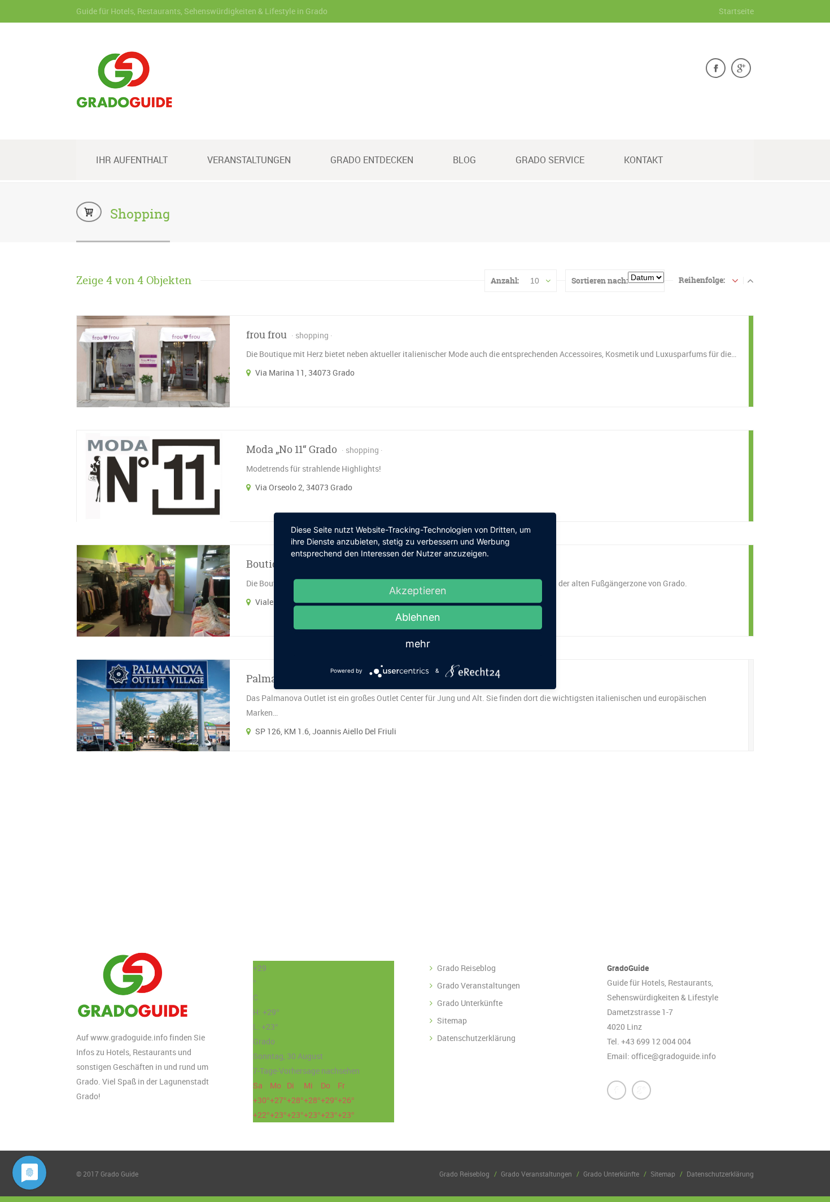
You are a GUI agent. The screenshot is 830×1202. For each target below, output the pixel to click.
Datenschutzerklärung (476, 1038)
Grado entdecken (371, 160)
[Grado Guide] (124, 101)
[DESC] (750, 280)
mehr (417, 644)
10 (534, 280)
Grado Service (550, 160)
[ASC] (735, 280)
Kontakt (643, 160)
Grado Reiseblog (466, 968)
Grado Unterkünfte (470, 1003)
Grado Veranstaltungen (478, 985)
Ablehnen (417, 617)
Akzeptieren (418, 590)
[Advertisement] (350, 851)
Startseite (736, 11)
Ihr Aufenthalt (132, 160)
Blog (464, 160)
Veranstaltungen (249, 160)
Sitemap (452, 1020)
